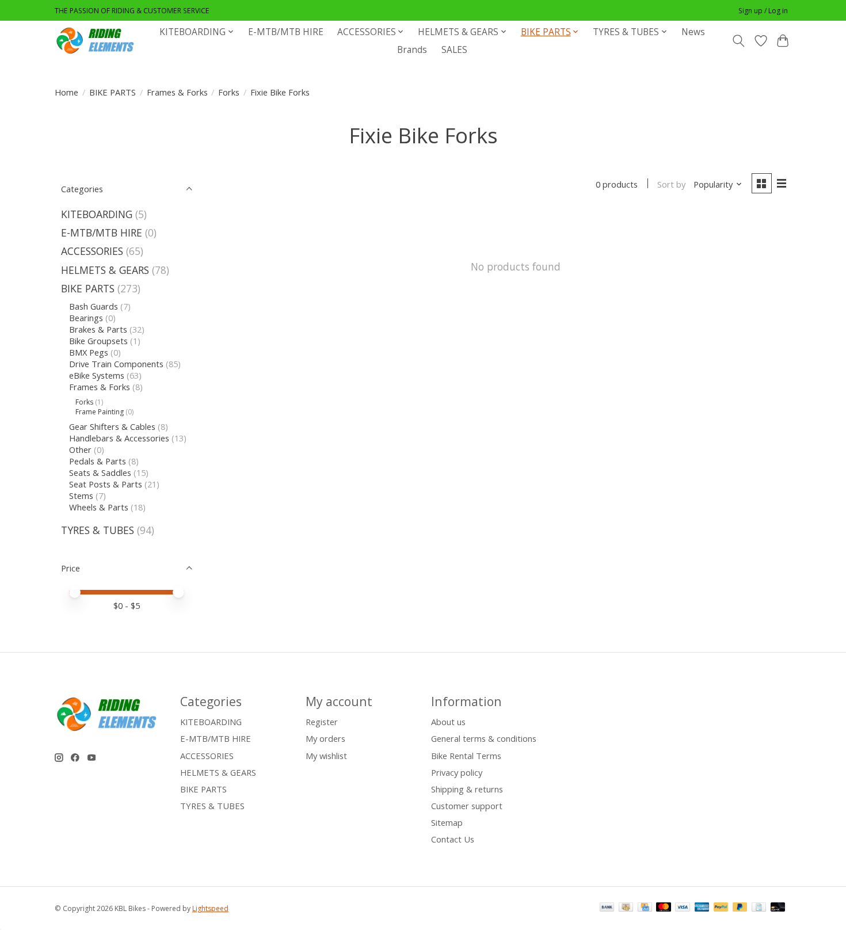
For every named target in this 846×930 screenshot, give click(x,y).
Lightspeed (210, 908)
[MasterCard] (663, 908)
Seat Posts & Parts (105, 484)
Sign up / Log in (763, 11)
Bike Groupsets (98, 340)
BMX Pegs (88, 352)
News (693, 32)
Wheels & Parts (98, 507)
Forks (228, 92)
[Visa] (682, 908)
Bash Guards (93, 306)
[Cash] (626, 908)
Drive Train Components (116, 363)
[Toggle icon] (738, 41)
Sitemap (447, 822)
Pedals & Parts (97, 461)
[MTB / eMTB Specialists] (97, 40)
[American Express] (702, 908)
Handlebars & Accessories (119, 438)
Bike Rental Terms (466, 755)
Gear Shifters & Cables (112, 426)
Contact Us (452, 839)
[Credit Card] (645, 908)
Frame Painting (99, 412)
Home (66, 92)
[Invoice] (759, 908)
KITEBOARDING (96, 214)
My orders (325, 738)
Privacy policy (456, 772)
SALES (454, 50)
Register (322, 721)
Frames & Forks (177, 92)
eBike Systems (96, 375)
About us (448, 721)
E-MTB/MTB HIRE (285, 32)
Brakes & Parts (98, 329)
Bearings (86, 317)
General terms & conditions (483, 738)
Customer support (466, 805)
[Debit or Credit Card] (778, 908)
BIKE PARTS (112, 92)
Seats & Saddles (100, 472)
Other (80, 449)
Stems (81, 495)
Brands (412, 50)
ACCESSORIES (92, 251)
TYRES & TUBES (97, 530)
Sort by (671, 184)
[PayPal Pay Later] (740, 908)
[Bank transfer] (607, 908)
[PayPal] (721, 908)
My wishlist (326, 755)
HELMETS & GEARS (105, 270)
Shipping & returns (467, 789)
